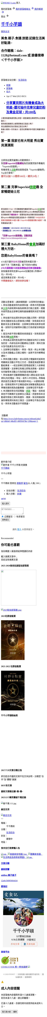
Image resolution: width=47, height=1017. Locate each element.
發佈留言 (5, 520)
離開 (15, 1012)
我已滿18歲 (6, 1012)
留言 (26, 483)
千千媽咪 (5, 468)
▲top (3, 498)
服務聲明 (28, 977)
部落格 (9, 88)
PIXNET (12, 974)
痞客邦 (20, 483)
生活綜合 (22, 80)
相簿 (8, 85)
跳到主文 (5, 31)
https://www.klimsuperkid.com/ (14, 238)
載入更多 (5, 504)
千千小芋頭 (11, 24)
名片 (8, 92)
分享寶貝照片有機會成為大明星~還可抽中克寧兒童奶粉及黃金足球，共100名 (25, 107)
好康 (19, 494)
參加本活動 (16, 262)
